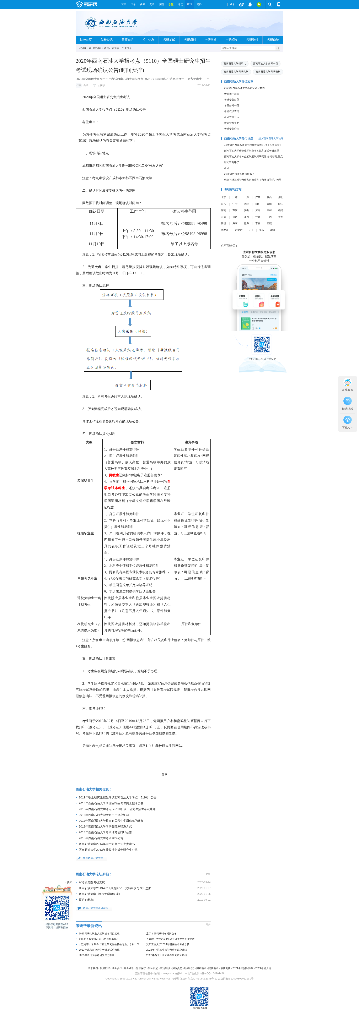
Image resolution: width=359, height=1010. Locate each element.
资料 (199, 4)
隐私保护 (141, 968)
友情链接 (165, 968)
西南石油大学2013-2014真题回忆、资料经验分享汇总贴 (115, 888)
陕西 (269, 197)
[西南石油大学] (114, 25)
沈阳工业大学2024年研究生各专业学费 (167, 944)
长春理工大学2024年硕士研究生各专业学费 (170, 939)
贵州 (280, 216)
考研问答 (210, 39)
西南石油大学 (111, 48)
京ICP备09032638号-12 (204, 978)
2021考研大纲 (263, 968)
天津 (269, 203)
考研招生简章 (231, 93)
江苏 (234, 197)
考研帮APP (278, 4)
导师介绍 (127, 39)
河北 (246, 203)
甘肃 (257, 216)
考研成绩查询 (231, 111)
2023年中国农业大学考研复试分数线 (166, 949)
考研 (226, 168)
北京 (223, 197)
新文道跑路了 (231, 162)
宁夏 (257, 223)
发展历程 (105, 968)
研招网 (82, 48)
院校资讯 (107, 39)
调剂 (161, 4)
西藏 (269, 223)
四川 (257, 203)
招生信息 (148, 39)
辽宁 (234, 203)
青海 (246, 223)
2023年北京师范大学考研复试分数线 (99, 949)
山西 (234, 216)
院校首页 (86, 39)
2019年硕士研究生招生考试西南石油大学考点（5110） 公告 (117, 797)
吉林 (269, 210)
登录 (232, 4)
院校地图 (213, 968)
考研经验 (231, 39)
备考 (142, 4)
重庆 (234, 210)
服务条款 (129, 968)
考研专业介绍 (231, 128)
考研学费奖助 (231, 122)
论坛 (180, 4)
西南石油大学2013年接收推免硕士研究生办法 (108, 849)
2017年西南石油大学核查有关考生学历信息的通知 (111, 820)
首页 (123, 4)
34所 (273, 230)
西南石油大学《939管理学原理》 (100, 894)
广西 (269, 216)
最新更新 (225, 968)
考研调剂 (190, 39)
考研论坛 (273, 39)
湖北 (280, 197)
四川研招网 (95, 48)
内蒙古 (238, 230)
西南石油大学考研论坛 (95, 908)
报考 (133, 4)
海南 (234, 223)
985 (261, 230)
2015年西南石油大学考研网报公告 (101, 838)
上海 (246, 197)
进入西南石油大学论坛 (270, 138)
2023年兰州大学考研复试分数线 (96, 955)
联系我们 (189, 968)
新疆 (223, 223)
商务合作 (117, 968)
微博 (241, 4)
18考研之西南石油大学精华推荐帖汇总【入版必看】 (253, 144)
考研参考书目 (231, 105)
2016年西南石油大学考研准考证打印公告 (105, 832)
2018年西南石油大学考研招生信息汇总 (104, 815)
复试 (151, 4)
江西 (246, 216)
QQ (250, 4)
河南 (257, 210)
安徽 (246, 210)
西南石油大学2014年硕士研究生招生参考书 (107, 844)
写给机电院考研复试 (92, 882)
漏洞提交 (177, 968)
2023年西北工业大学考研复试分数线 (166, 955)
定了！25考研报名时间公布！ (162, 933)
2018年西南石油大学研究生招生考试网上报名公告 (111, 803)
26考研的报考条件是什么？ (239, 174)
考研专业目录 (231, 99)
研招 (189, 4)
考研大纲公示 (231, 117)
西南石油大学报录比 (235, 63)
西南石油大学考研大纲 (236, 71)
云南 (223, 216)
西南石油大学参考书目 (265, 63)
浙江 (280, 203)
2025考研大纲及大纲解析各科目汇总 (99, 933)
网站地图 (201, 968)
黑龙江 (225, 230)
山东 (223, 203)
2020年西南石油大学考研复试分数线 (244, 88)
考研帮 (97, 4)
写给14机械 (86, 899)
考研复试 (169, 39)
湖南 (223, 210)
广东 (257, 197)
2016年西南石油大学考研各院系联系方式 (105, 826)
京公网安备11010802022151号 (235, 978)
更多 (208, 874)
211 (251, 230)
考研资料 (252, 39)
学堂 (170, 4)
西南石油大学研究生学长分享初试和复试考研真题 (251, 150)
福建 (280, 210)
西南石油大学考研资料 (268, 71)
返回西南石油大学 (93, 858)
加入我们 (153, 968)
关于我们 (93, 968)
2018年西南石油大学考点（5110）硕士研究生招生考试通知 (117, 809)
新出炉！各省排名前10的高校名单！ (99, 939)
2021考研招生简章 (242, 968)
